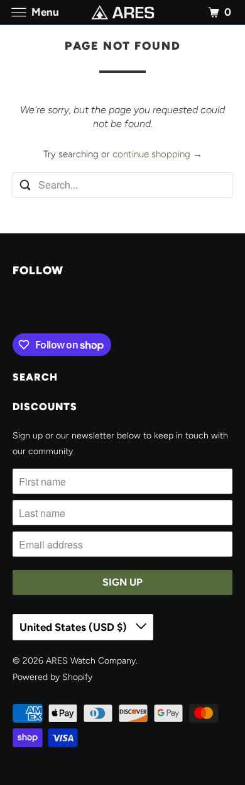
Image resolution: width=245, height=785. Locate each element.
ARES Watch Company (91, 660)
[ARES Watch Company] (123, 12)
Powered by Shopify (52, 677)
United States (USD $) (74, 627)
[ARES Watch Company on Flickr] (15, 308)
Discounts (45, 407)
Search (35, 377)
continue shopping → (157, 154)
